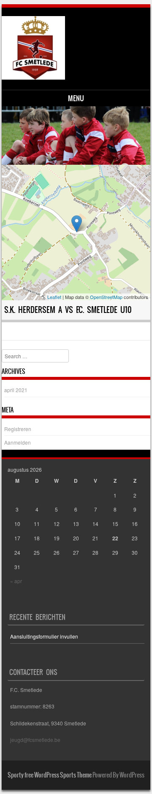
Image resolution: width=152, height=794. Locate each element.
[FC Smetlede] (75, 48)
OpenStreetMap (106, 296)
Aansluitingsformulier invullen (44, 636)
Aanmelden (17, 442)
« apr (16, 580)
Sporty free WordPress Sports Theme (50, 775)
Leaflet (54, 296)
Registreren (17, 428)
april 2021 (15, 389)
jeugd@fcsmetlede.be (35, 739)
